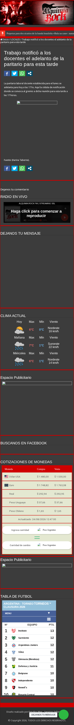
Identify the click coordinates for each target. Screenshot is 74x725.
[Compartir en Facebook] (7, 73)
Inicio (6, 39)
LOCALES (15, 39)
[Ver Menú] (4, 9)
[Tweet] (14, 73)
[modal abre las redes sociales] (30, 73)
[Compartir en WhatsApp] (22, 73)
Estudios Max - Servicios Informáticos (48, 711)
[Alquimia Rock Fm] (37, 13)
